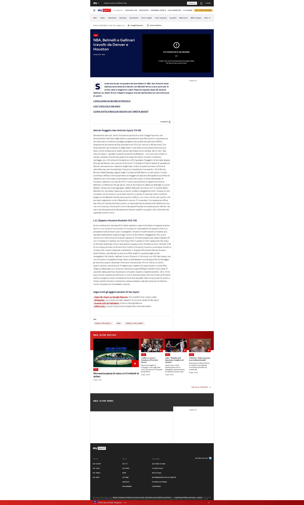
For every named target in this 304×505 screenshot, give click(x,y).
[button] (148, 502)
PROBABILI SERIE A (158, 10)
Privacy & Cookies (138, 497)
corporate (156, 486)
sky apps (126, 468)
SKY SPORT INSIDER (203, 10)
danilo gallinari (134, 323)
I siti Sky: (96, 459)
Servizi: (124, 459)
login (208, 3)
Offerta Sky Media (159, 482)
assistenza (192, 497)
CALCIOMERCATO (174, 10)
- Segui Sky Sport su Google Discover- (110, 297)
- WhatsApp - (99, 300)
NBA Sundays (196, 18)
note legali (156, 473)
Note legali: (156, 459)
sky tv (124, 464)
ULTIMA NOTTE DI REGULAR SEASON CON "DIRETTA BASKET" (121, 111)
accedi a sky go (201, 458)
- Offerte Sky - (100, 306)
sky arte (96, 477)
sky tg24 (96, 468)
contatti (199, 497)
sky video (96, 473)
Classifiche (133, 18)
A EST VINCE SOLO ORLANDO (106, 106)
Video (102, 18)
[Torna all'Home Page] (104, 10)
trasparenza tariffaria (181, 497)
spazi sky (126, 482)
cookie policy (157, 468)
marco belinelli (103, 323)
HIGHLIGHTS (144, 10)
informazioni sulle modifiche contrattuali (158, 497)
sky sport (97, 464)
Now (124, 473)
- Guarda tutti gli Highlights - (106, 303)
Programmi (127, 486)
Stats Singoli (146, 18)
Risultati (123, 18)
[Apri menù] (94, 10)
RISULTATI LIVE (131, 10)
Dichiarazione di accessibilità (164, 477)
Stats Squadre (161, 18)
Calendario (112, 18)
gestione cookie (158, 464)
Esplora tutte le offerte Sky (115, 3)
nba (119, 323)
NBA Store (183, 18)
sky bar (125, 477)
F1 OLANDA (187, 10)
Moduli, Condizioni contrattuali (123, 497)
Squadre (173, 18)
